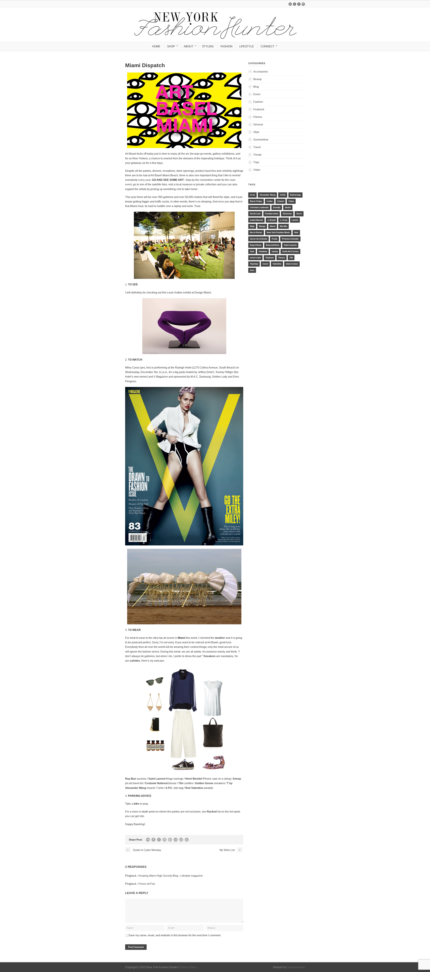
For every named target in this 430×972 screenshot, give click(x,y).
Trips (256, 162)
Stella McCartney (290, 251)
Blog (256, 86)
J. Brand (271, 220)
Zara (252, 270)
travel (265, 264)
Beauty (257, 79)
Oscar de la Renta (258, 239)
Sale (252, 251)
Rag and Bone (272, 245)
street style (255, 258)
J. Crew (283, 220)
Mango (262, 226)
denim (288, 207)
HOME (156, 46)
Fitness (257, 116)
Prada (274, 239)
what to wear (292, 264)
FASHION (226, 46)
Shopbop (263, 251)
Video (256, 169)
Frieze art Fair (146, 883)
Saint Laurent (290, 245)
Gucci (299, 214)
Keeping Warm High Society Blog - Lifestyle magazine (170, 875)
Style (256, 132)
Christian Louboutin (259, 207)
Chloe (291, 201)
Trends (257, 154)
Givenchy (287, 214)
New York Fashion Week (278, 232)
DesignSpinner (296, 967)
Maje (252, 226)
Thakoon (269, 258)
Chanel (280, 201)
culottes (135, 660)
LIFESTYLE (246, 46)
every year (144, 179)
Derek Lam (255, 214)
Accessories (260, 71)
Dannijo (276, 207)
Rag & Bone (255, 245)
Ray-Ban (130, 778)
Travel (257, 147)
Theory (281, 258)
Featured (258, 109)
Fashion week (271, 214)
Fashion (258, 101)
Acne (252, 195)
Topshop (254, 264)
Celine (270, 201)
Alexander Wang (267, 195)
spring (275, 251)
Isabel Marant (256, 220)
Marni (272, 226)
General (258, 124)
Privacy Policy (188, 967)
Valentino (277, 264)
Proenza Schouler (290, 239)
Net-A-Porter (256, 232)
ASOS (283, 195)
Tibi (291, 258)
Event (256, 94)
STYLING (208, 46)
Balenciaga (295, 195)
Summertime (260, 139)
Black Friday (256, 201)
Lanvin (295, 220)
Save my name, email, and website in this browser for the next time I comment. (174, 935)
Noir (296, 232)
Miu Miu (283, 226)
